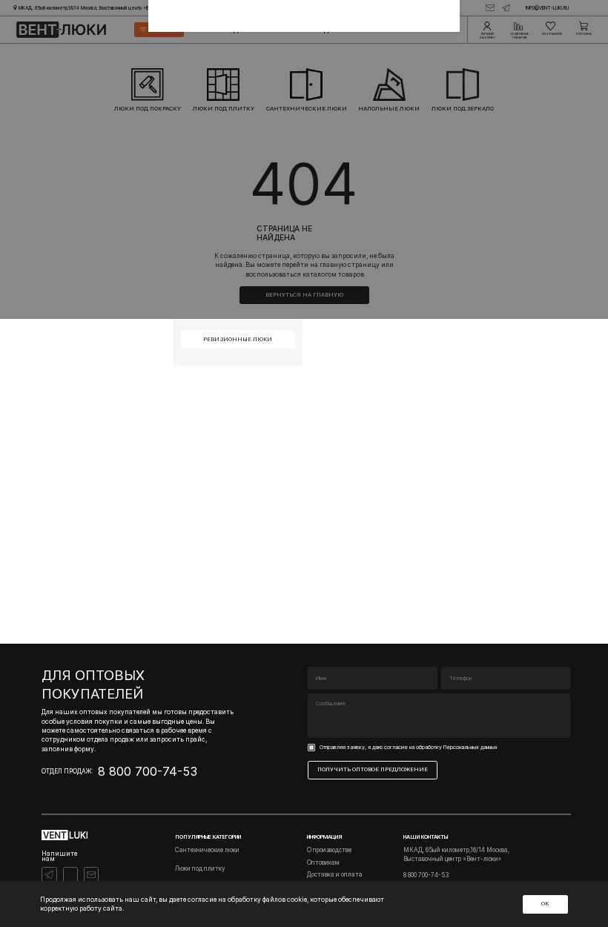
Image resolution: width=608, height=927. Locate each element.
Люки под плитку (200, 868)
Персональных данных (470, 747)
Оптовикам (323, 862)
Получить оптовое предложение (372, 769)
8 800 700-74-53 (147, 771)
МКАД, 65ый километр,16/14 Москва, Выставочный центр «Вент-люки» (456, 854)
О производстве (329, 850)
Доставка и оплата (335, 874)
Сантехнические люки (207, 850)
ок (545, 903)
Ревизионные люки (237, 339)
